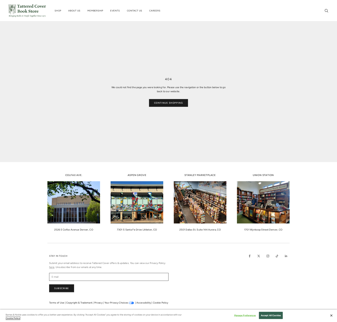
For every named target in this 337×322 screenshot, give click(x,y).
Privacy (98, 302)
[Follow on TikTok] (277, 256)
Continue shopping (168, 103)
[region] (168, 316)
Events (115, 10)
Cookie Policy (160, 302)
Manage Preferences (245, 315)
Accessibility (143, 302)
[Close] (331, 315)
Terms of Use (57, 302)
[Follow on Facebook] (249, 256)
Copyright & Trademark (79, 302)
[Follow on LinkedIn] (286, 256)
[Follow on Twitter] (258, 256)
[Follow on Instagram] (268, 256)
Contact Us (134, 10)
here (51, 267)
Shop (58, 10)
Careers (154, 10)
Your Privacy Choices (116, 302)
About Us (74, 10)
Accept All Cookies (271, 315)
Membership (95, 10)
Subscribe (61, 288)
